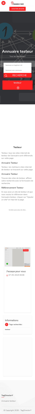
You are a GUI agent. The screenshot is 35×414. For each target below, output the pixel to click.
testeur (7, 329)
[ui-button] (17, 87)
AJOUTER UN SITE (17, 9)
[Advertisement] (17, 125)
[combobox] (17, 65)
